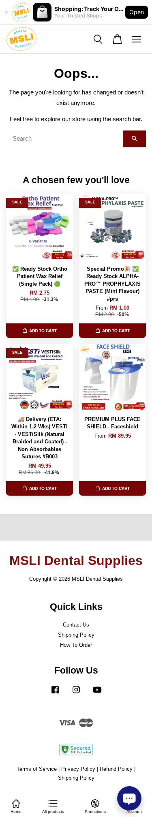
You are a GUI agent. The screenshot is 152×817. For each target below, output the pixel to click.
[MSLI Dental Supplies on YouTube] (97, 694)
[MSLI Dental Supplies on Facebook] (55, 694)
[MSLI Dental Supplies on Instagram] (76, 694)
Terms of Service (37, 769)
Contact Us (76, 625)
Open (136, 12)
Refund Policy (116, 769)
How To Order (76, 645)
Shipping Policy (76, 635)
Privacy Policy (78, 769)
